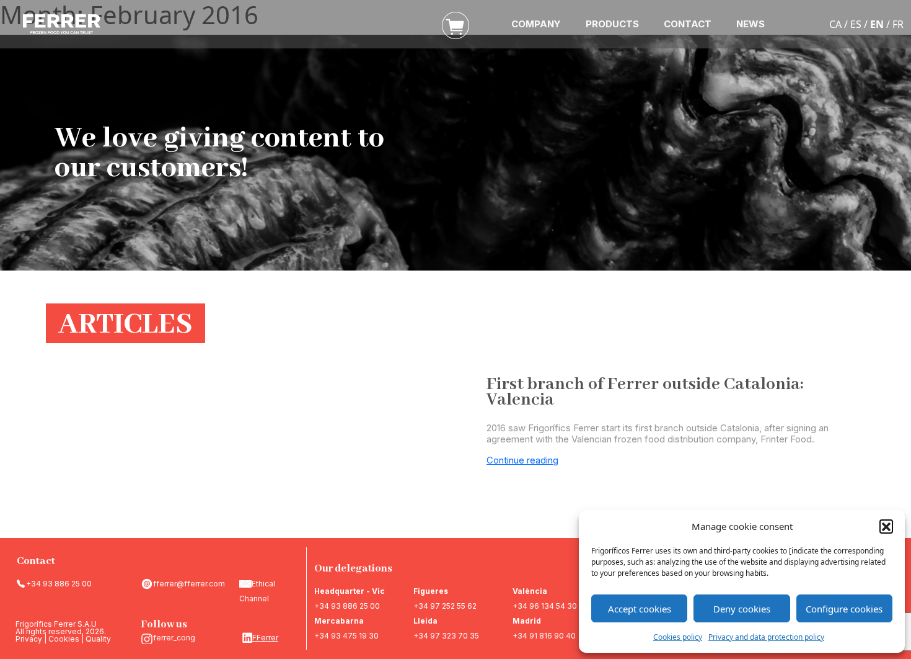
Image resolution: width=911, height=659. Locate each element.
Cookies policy (677, 637)
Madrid (527, 620)
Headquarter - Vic (349, 591)
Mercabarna (339, 620)
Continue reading (522, 460)
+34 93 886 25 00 (59, 583)
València (530, 591)
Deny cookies (741, 609)
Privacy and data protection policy (766, 637)
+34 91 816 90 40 (544, 635)
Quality (98, 638)
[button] (886, 526)
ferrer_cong (174, 637)
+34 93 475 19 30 (346, 635)
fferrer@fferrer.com (189, 583)
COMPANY (536, 24)
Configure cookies (844, 609)
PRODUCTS (612, 24)
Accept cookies (639, 609)
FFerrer (265, 637)
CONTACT (687, 24)
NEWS (750, 24)
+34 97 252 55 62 (445, 606)
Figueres (430, 591)
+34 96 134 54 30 (545, 606)
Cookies (63, 638)
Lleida (425, 620)
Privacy (28, 638)
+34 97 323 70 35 (446, 635)
